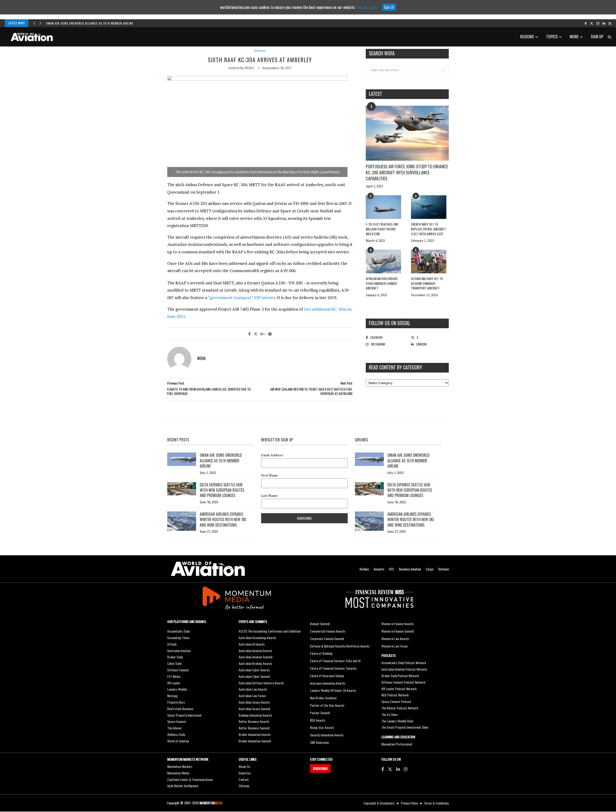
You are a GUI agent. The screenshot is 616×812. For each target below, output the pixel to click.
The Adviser (174, 727)
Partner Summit (320, 712)
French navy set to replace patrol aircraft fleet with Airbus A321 (428, 229)
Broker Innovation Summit (255, 740)
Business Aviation (410, 568)
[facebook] (586, 23)
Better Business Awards (254, 721)
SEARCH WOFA (382, 53)
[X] (390, 769)
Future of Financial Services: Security (333, 668)
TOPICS (552, 36)
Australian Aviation (179, 650)
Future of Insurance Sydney (327, 675)
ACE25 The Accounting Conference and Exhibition (270, 631)
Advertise (245, 772)
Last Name (269, 496)
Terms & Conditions (436, 802)
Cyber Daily (174, 663)
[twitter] (591, 23)
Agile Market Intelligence (182, 785)
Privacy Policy (409, 802)
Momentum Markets (179, 766)
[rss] (610, 23)
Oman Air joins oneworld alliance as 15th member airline (89, 23)
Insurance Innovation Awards (327, 683)
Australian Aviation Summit (256, 656)
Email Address (272, 455)
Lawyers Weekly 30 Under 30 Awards (333, 690)
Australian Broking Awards (255, 663)
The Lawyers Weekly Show (397, 720)
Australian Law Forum (252, 695)
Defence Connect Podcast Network (403, 682)
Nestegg (172, 695)
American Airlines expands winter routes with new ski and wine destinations (223, 519)
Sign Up (597, 36)
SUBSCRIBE (320, 768)
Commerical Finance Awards (327, 631)
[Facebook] (382, 769)
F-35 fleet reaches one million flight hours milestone (382, 229)
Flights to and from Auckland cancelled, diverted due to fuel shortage (209, 391)
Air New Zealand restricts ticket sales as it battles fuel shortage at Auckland (311, 391)
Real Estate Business (180, 708)
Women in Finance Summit (397, 631)
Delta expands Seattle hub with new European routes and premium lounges (222, 490)
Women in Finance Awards (397, 623)
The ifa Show (389, 714)
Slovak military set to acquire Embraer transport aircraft (427, 283)
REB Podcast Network (395, 694)
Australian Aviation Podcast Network (404, 669)
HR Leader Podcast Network (399, 688)
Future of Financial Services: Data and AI (335, 660)
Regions (527, 36)
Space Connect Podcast (396, 701)
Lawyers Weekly (177, 689)
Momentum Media (178, 772)
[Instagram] (406, 769)
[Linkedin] (398, 769)
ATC (391, 568)
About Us (244, 766)
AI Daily (171, 644)
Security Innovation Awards (327, 734)
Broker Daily (175, 656)
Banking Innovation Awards (255, 715)
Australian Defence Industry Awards (261, 682)
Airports (379, 568)
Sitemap (244, 785)
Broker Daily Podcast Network (400, 675)
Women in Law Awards (395, 638)
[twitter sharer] (255, 333)
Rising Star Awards (322, 727)
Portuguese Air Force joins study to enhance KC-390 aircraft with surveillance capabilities (407, 172)
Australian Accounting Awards (257, 637)
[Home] (208, 569)
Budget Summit (320, 623)
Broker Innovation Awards (255, 734)
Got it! (389, 7)
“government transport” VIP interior (241, 297)
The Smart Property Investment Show (404, 727)
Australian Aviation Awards (255, 650)
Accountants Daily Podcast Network (403, 662)
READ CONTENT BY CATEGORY (395, 367)
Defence (260, 50)
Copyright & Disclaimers (379, 802)
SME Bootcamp (319, 742)
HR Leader (173, 682)
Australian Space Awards (254, 702)
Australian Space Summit (254, 708)
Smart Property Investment (184, 715)
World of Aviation (178, 740)
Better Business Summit (254, 727)
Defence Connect (178, 669)
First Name (269, 475)
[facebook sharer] (249, 333)
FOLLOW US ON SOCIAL (389, 323)
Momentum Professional (396, 744)
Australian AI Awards (252, 644)
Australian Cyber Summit (254, 676)
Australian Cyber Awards (254, 669)
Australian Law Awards (253, 689)
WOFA (249, 67)
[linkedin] (604, 23)
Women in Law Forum (394, 645)
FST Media (173, 676)
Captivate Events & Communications (190, 779)
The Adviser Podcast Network (399, 707)
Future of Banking (321, 653)
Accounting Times (178, 637)
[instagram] (598, 23)
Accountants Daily (178, 631)
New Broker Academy (323, 697)
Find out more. (366, 7)
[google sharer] (263, 333)
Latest (375, 93)
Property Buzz (176, 702)
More (574, 36)
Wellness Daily (176, 734)
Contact (244, 779)
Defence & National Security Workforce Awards (340, 645)
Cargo (429, 568)
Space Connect (176, 721)
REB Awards (317, 720)
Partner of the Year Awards (327, 705)
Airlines (364, 568)
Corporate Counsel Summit (327, 638)
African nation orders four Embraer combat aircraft (382, 283)
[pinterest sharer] (270, 333)
